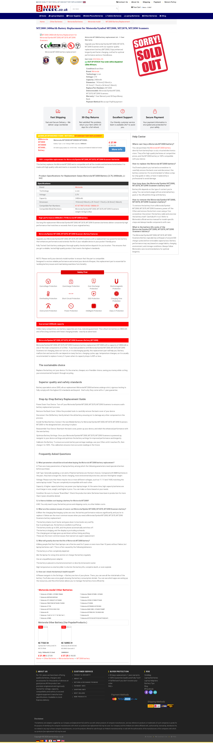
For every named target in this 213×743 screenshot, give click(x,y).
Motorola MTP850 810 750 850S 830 (92, 612)
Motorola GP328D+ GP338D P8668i (52, 594)
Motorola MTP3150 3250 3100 (50, 609)
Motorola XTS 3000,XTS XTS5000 (51, 600)
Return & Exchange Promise (86, 682)
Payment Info (79, 686)
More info (117, 149)
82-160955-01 (67, 643)
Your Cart (137, 7)
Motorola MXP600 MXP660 (49, 597)
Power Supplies (74, 16)
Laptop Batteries (133, 16)
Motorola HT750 (46, 606)
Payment (157, 2)
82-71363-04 (43, 643)
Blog (164, 16)
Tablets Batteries (114, 16)
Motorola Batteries (75, 22)
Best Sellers (79, 693)
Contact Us (123, 2)
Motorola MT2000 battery (160, 148)
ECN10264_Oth (98, 59)
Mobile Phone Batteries (93, 16)
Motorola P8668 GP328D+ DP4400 (92, 594)
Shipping (146, 2)
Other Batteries (150, 16)
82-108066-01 (93, 206)
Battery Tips (149, 683)
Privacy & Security (82, 675)
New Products (80, 697)
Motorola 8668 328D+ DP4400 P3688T (93, 609)
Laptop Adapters (57, 16)
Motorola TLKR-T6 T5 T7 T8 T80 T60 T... (53, 615)
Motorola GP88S (46, 618)
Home (43, 16)
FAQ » (110, 686)
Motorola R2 (85, 615)
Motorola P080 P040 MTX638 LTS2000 (52, 603)
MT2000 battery (83, 658)
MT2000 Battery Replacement (118, 22)
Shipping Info (80, 689)
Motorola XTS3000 (87, 603)
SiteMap (147, 675)
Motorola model (94, 22)
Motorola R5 (85, 597)
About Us (135, 2)
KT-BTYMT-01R (81, 206)
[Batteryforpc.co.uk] (51, 8)
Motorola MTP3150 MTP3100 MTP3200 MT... (95, 618)
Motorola (95, 71)
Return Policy (170, 2)
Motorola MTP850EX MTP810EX (91, 606)
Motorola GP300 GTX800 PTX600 (91, 600)
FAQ (174, 737)
